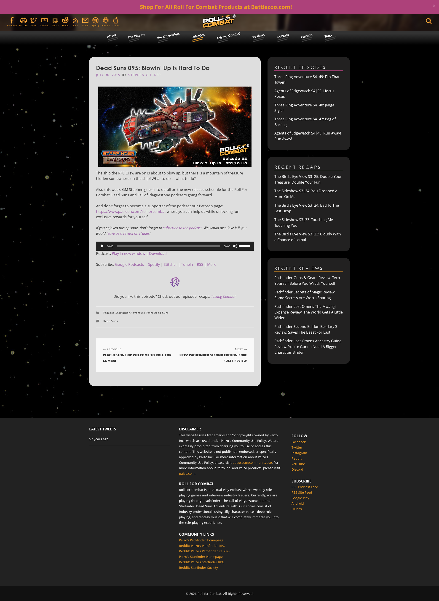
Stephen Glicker (144, 75)
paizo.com (187, 473)
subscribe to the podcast (182, 227)
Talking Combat (228, 35)
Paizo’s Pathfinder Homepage (201, 540)
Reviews (258, 36)
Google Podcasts (129, 264)
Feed (75, 25)
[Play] (102, 246)
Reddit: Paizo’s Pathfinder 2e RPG (204, 551)
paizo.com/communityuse (252, 462)
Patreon (306, 36)
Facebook (12, 25)
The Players (136, 36)
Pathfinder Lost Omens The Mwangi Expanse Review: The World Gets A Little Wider (308, 312)
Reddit (65, 25)
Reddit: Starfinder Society (198, 567)
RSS (200, 264)
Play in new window (128, 253)
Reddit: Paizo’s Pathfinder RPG (202, 545)
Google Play (300, 498)
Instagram (299, 453)
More (211, 264)
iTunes (116, 25)
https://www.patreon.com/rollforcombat (131, 211)
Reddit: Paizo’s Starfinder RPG (201, 562)
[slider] (245, 246)
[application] (175, 246)
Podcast (108, 313)
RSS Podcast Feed (305, 487)
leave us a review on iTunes (128, 233)
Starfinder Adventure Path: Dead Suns (142, 313)
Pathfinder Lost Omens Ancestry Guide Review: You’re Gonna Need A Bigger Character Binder (307, 346)
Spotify (95, 25)
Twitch (55, 25)
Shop (328, 35)
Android (106, 25)
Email (85, 25)
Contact (282, 36)
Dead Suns (110, 321)
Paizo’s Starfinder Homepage (201, 556)
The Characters (167, 36)
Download (158, 253)
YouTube (44, 25)
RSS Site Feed (302, 492)
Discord (23, 25)
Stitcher (170, 264)
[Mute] (235, 246)
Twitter (33, 25)
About (111, 36)
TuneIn (187, 264)
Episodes (198, 35)
